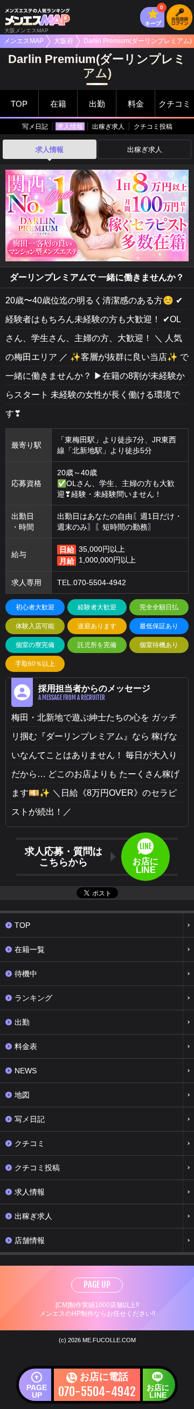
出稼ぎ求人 (108, 126)
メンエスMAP (24, 41)
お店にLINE (158, 1391)
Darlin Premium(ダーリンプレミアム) (138, 41)
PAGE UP (97, 1284)
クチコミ (174, 103)
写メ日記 (35, 126)
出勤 (97, 103)
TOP (19, 103)
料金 (136, 103)
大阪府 (63, 41)
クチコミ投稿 (153, 126)
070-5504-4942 (99, 582)
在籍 (58, 103)
